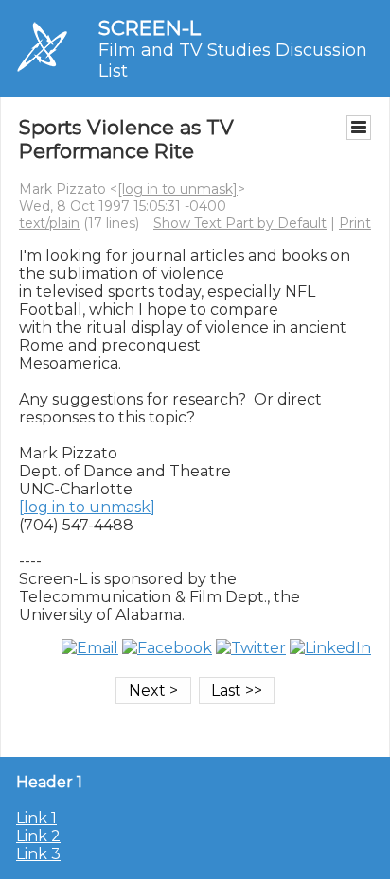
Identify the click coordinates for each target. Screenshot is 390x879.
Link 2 (38, 836)
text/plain (49, 223)
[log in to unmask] (177, 189)
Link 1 (36, 818)
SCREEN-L (149, 28)
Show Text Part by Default (240, 223)
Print (355, 223)
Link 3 (38, 854)
